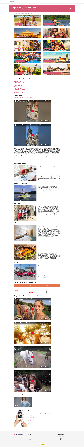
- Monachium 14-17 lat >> (19, 91)
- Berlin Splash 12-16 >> (19, 82)
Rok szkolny (40, 1)
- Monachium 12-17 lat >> (19, 92)
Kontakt (71, 1)
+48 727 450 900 (33, 417)
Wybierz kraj (32, 1)
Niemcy (16, 290)
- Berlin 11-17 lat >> (18, 81)
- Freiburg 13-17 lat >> (19, 88)
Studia (64, 1)
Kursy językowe (57, 1)
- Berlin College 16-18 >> (19, 85)
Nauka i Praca (49, 1)
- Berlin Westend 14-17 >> (20, 84)
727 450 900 (31, 415)
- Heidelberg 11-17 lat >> (19, 89)
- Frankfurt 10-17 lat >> (19, 86)
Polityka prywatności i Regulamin (33, 436)
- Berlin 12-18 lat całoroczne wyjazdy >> (23, 97)
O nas (29, 438)
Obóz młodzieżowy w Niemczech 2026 (26, 13)
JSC (30, 420)
